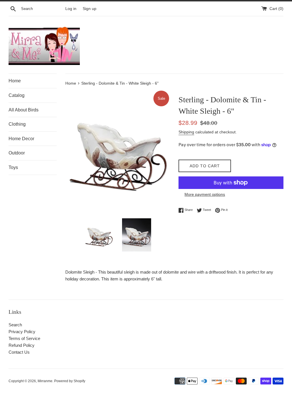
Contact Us (19, 352)
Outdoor (17, 152)
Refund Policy (22, 345)
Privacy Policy (22, 331)
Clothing (17, 124)
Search (15, 324)
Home (15, 80)
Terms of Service (24, 338)
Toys (13, 167)
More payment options (204, 194)
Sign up (89, 9)
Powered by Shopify (69, 381)
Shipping (186, 132)
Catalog (17, 95)
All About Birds (23, 109)
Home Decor (21, 138)
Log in (70, 9)
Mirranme (45, 381)
